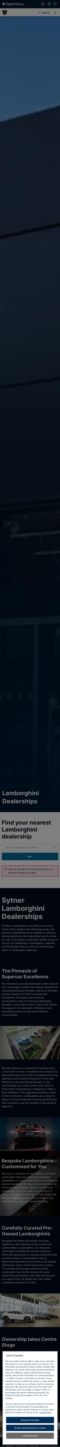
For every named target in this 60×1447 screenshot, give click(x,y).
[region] (30, 1398)
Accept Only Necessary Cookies (30, 1428)
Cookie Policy (45, 1412)
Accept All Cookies (30, 1420)
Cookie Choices (30, 1436)
